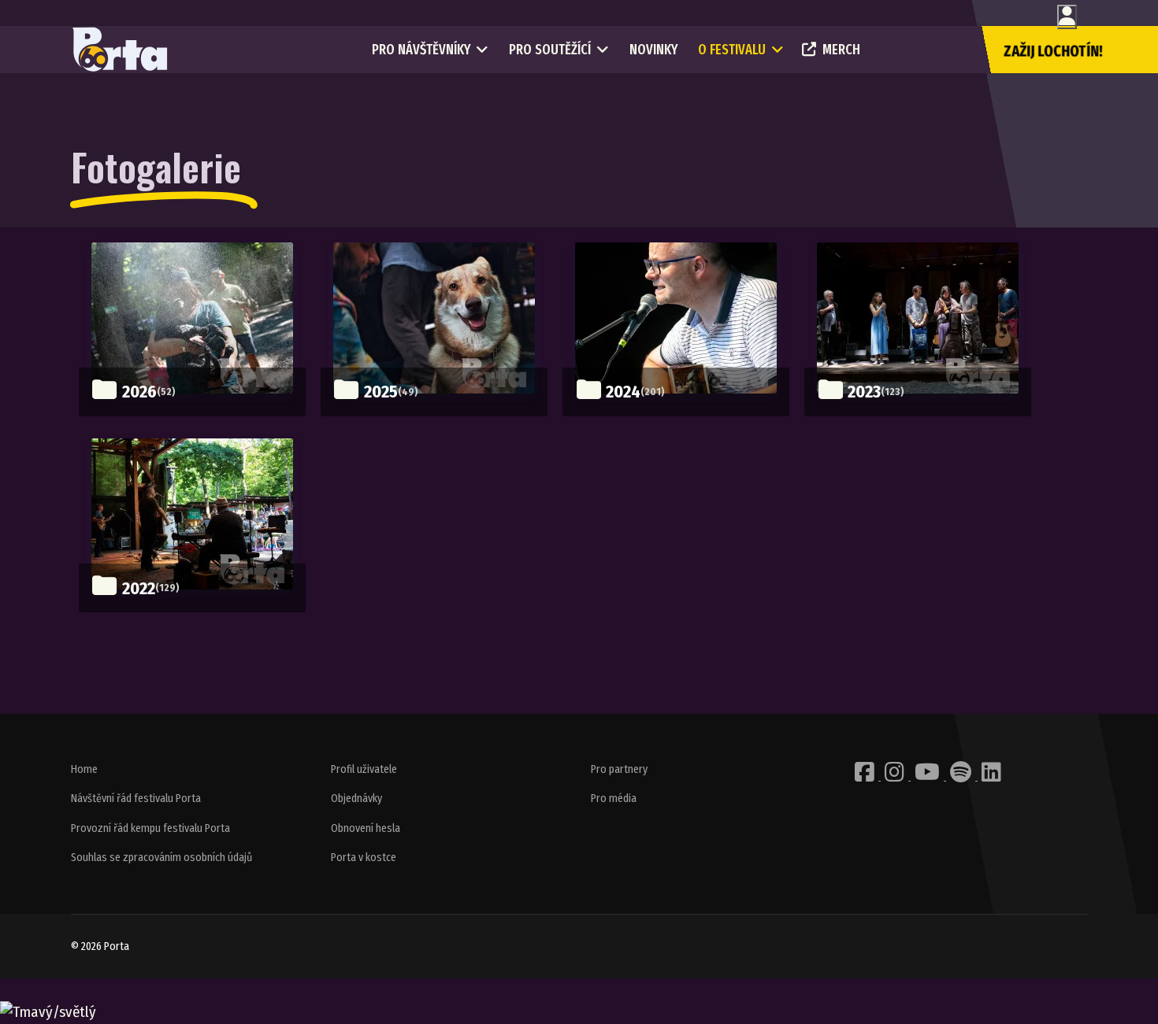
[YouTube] (928, 776)
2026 (139, 391)
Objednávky (356, 798)
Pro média (614, 798)
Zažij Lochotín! (1053, 51)
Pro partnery (619, 769)
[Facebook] (866, 776)
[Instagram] (896, 776)
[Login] (1067, 17)
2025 (381, 391)
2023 (864, 391)
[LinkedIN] (991, 776)
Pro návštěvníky (421, 49)
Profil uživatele (364, 769)
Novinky (653, 49)
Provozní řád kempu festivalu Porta (150, 828)
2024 (623, 391)
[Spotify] (962, 776)
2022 (138, 588)
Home (84, 769)
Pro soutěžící (550, 49)
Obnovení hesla (365, 828)
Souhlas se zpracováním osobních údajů (161, 857)
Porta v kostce (363, 857)
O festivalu (732, 49)
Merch (841, 49)
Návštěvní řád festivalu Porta (136, 798)
